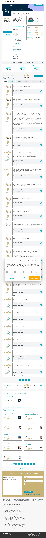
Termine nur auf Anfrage (17, 50)
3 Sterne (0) (26, 81)
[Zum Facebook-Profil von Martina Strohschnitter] (14, 58)
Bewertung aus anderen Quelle (7, 25)
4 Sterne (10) (19, 81)
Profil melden (37, 500)
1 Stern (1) (40, 81)
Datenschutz (29, 534)
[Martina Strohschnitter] (7, 11)
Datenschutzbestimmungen (16, 269)
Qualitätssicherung (36, 533)
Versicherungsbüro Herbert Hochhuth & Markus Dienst (33, 443)
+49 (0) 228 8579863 (18, 38)
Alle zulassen (34, 278)
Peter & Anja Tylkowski (8, 443)
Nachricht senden (28, 491)
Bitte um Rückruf (29, 484)
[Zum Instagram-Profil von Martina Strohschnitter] (17, 58)
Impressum (8, 269)
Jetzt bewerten (7, 31)
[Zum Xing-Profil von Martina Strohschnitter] (16, 58)
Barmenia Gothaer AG (8, 396)
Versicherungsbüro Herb (30, 423)
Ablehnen (11, 278)
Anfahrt (16, 35)
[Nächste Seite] (29, 380)
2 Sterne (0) (34, 81)
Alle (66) (5, 81)
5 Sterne (37, 17)
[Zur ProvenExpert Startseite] (10, 2)
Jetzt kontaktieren (39, 4)
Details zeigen (36, 274)
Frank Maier (6, 453)
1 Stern (37, 22)
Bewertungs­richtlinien (30, 533)
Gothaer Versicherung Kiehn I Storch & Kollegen (12, 413)
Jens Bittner (27, 433)
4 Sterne (37, 18)
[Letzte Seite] (34, 464)
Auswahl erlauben (23, 278)
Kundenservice (29, 37)
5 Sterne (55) (12, 81)
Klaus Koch (6, 423)
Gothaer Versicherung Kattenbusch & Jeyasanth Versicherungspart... (32, 413)
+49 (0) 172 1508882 (18, 39)
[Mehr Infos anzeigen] (31, 19)
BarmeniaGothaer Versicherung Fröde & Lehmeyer (12, 433)
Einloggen (41, 1)
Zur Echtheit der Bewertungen (7, 28)
